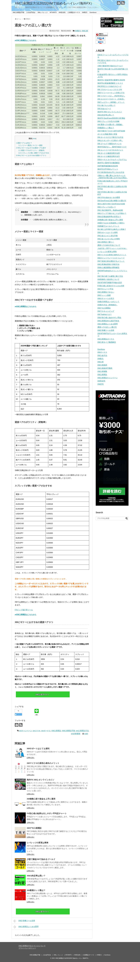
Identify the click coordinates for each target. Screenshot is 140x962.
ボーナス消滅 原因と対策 (107, 134)
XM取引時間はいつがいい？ (108, 302)
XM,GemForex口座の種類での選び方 (111, 201)
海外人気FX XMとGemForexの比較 (111, 204)
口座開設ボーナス (74, 12)
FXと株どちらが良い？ (106, 105)
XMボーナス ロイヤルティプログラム (112, 160)
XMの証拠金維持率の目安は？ (109, 217)
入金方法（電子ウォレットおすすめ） (112, 248)
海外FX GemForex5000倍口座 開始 (111, 118)
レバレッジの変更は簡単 (37, 843)
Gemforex (93, 12)
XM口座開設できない (105, 292)
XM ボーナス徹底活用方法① (108, 156)
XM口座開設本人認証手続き (108, 321)
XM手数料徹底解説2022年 (107, 166)
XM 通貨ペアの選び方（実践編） (110, 125)
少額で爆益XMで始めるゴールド (41, 859)
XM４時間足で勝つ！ (105, 242)
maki (86, 734)
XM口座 (85, 31)
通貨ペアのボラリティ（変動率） (32, 150)
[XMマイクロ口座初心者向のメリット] (20, 767)
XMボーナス (102, 352)
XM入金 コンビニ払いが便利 (108, 239)
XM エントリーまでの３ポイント (110, 150)
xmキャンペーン (25, 731)
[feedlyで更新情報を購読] (119, 3)
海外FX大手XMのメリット (107, 169)
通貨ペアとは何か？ (24, 143)
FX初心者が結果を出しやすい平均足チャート (47, 813)
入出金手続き (30, 12)
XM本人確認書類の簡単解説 (108, 267)
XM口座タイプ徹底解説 (106, 342)
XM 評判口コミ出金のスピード (109, 86)
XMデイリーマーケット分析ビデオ (111, 93)
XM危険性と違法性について (108, 279)
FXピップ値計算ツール (24, 610)
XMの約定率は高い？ (36, 876)
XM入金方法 (102, 355)
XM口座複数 (102, 371)
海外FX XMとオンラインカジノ (40, 780)
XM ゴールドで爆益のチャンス (109, 144)
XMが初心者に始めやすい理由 (109, 318)
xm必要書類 (75, 734)
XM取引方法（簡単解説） (107, 305)
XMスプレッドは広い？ (106, 207)
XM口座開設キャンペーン (107, 378)
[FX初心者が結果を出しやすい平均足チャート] (20, 817)
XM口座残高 (102, 365)
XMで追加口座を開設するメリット (111, 261)
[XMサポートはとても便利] (20, 753)
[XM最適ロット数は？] (20, 894)
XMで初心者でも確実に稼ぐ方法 (110, 276)
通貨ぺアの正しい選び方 (107, 327)
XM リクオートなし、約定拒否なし (111, 96)
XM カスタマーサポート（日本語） (111, 99)
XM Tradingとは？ (104, 314)
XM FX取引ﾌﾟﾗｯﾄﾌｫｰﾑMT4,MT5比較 (111, 131)
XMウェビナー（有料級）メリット (111, 102)
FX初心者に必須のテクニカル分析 (110, 286)
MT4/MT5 (53, 12)
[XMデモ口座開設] (20, 832)
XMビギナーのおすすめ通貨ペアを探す (31, 148)
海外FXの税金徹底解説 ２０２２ (110, 83)
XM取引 (84, 12)
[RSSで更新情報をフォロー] (123, 3)
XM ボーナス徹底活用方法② (108, 153)
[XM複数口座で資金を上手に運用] (20, 803)
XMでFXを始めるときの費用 (108, 197)
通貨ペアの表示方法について (108, 245)
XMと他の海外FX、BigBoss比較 (110, 210)
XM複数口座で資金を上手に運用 (41, 799)
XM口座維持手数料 (104, 368)
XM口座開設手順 (18, 12)
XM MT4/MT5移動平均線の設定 (109, 283)
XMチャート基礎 (104, 295)
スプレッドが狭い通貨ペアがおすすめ (33, 153)
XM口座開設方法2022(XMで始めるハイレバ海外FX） (54, 3)
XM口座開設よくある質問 (28, 927)
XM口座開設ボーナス (105, 339)
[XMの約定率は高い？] (20, 880)
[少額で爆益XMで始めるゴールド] (20, 863)
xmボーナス (46, 731)
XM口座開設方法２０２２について (32, 946)
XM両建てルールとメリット (108, 226)
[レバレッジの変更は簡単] (20, 847)
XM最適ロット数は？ (36, 890)
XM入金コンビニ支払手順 (107, 236)
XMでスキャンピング (105, 311)
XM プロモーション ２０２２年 (109, 89)
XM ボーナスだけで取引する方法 (110, 137)
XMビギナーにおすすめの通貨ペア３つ (31, 155)
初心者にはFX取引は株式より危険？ (111, 229)
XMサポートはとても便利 (38, 748)
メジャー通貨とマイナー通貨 (30, 145)
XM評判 (100, 384)
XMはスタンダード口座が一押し (110, 140)
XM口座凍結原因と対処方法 (108, 264)
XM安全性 (62, 12)
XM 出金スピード (104, 109)
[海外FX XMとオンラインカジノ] (20, 784)
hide (34, 138)
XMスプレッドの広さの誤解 (108, 121)
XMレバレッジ (43, 12)
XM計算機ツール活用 (26, 921)
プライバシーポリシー (27, 948)
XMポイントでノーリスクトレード (111, 258)
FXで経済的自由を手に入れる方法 (110, 172)
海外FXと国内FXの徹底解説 (108, 163)
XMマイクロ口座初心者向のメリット (43, 763)
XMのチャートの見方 (105, 298)
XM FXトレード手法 (105, 289)
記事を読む (30, 758)
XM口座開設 (56, 731)
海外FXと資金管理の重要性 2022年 (111, 80)
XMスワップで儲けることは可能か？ (111, 213)
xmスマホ (36, 731)
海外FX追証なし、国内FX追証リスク (112, 147)
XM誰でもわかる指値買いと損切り (111, 223)
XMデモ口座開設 (34, 828)
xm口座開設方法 (82, 731)
